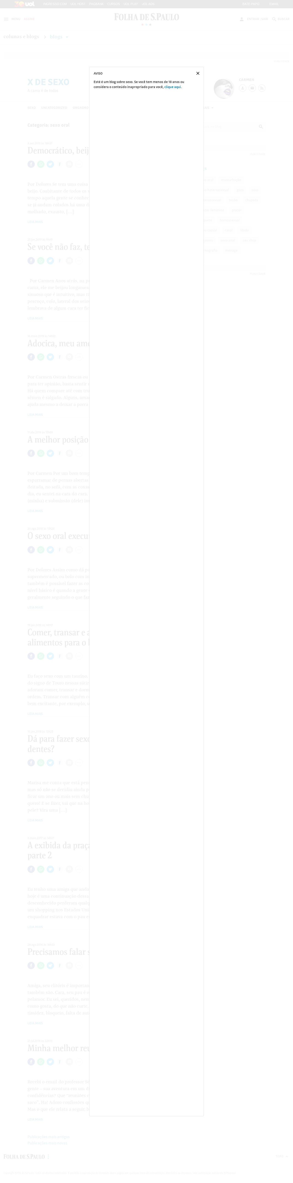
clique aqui (172, 86)
